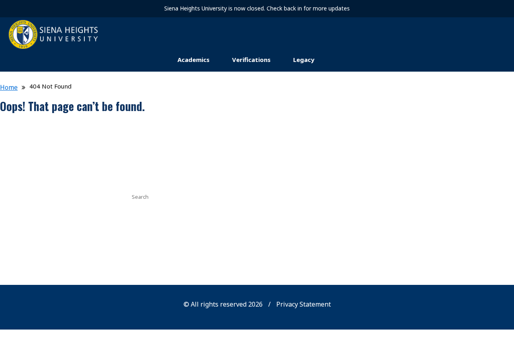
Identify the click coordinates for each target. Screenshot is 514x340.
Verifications (251, 60)
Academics (193, 60)
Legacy (303, 60)
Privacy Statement (303, 304)
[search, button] (379, 196)
